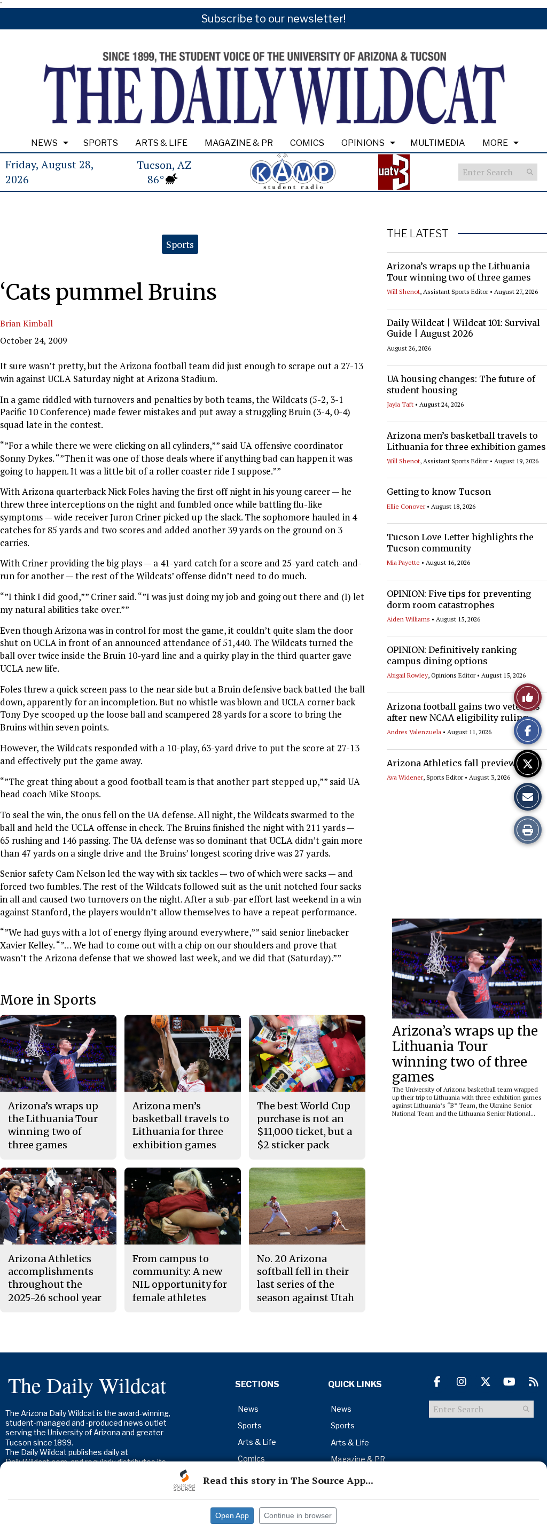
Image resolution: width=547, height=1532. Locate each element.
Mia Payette (403, 562)
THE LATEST (418, 233)
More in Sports (48, 1000)
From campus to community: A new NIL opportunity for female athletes (179, 1278)
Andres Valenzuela (414, 732)
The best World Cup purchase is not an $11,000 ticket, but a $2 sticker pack (304, 1125)
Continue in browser (298, 1515)
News (44, 143)
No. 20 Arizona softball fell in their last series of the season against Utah (305, 1278)
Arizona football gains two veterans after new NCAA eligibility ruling (463, 712)
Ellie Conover (406, 506)
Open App (232, 1515)
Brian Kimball (26, 323)
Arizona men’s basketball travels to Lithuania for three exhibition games (466, 441)
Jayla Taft (400, 404)
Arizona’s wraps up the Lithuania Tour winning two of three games (459, 272)
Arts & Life (161, 143)
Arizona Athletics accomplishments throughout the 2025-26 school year (54, 1278)
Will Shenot (403, 291)
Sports (100, 143)
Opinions (363, 143)
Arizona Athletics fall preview (451, 763)
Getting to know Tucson (439, 491)
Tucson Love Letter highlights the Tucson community (460, 543)
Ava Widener (405, 777)
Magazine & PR (239, 143)
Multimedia (437, 143)
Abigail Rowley (407, 675)
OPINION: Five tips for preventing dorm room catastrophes (459, 599)
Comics (307, 143)
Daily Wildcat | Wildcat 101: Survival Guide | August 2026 (463, 328)
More (495, 143)
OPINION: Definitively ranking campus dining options (452, 655)
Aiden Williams (408, 619)
